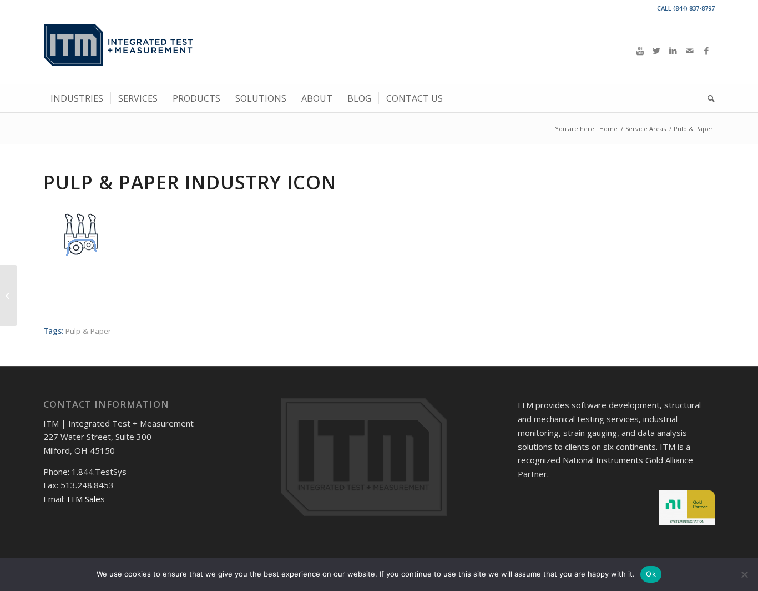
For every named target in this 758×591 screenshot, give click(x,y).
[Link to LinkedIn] (673, 50)
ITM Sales (86, 498)
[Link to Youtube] (639, 50)
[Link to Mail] (689, 50)
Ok (651, 573)
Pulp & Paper (88, 331)
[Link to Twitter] (656, 50)
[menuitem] (76, 98)
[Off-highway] (8, 295)
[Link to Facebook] (706, 50)
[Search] (707, 98)
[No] (744, 574)
